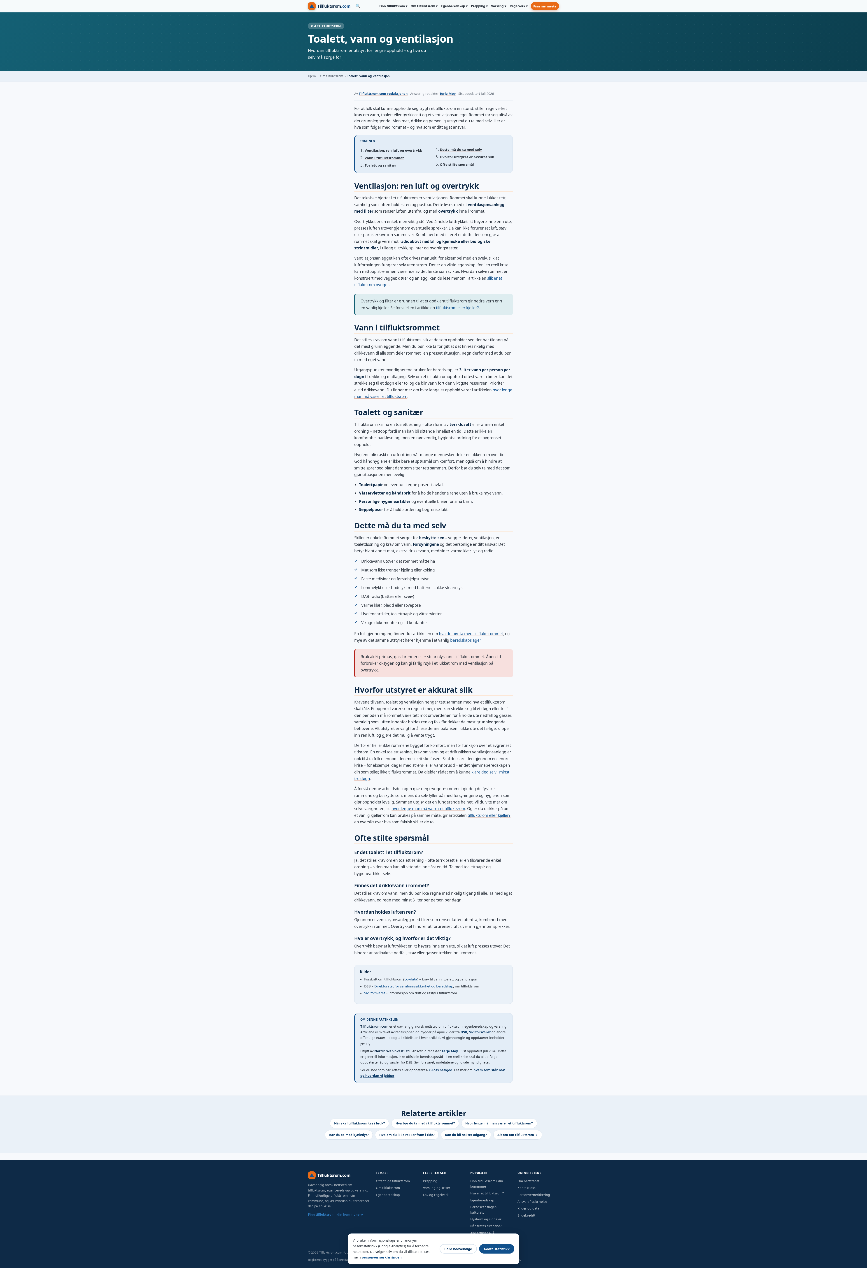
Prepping (430, 1181)
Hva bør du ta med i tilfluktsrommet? (425, 1123)
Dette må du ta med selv (461, 149)
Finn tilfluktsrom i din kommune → (335, 1214)
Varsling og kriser (436, 1188)
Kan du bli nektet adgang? (466, 1135)
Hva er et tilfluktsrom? (487, 1193)
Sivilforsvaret (374, 993)
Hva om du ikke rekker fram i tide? (407, 1135)
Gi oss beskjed (440, 1070)
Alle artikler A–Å (482, 1233)
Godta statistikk (497, 1249)
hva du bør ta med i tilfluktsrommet (471, 633)
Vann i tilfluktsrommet (384, 158)
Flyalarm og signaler (485, 1219)
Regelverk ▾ (519, 6)
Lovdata (410, 979)
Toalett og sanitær (380, 165)
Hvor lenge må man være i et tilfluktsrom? (499, 1123)
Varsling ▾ (498, 6)
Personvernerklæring (533, 1195)
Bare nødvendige (458, 1249)
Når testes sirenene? (485, 1226)
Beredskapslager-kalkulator (483, 1210)
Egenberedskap (388, 1195)
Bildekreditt (526, 1215)
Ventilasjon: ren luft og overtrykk (393, 150)
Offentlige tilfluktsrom (393, 1181)
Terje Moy (448, 93)
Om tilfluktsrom (331, 76)
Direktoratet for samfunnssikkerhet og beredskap (413, 986)
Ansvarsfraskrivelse (532, 1201)
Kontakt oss (526, 1188)
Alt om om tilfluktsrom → (517, 1135)
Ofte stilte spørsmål (457, 164)
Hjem (312, 76)
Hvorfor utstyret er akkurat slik (467, 157)
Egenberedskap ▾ (454, 6)
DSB (464, 1032)
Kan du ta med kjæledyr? (349, 1135)
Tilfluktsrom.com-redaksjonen (383, 93)
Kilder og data (528, 1208)
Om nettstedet (528, 1181)
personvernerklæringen (382, 1257)
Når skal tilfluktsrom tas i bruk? (359, 1123)
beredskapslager (465, 640)
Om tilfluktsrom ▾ (424, 6)
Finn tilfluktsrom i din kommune (486, 1184)
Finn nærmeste (544, 6)
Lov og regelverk (436, 1195)
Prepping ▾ (479, 6)
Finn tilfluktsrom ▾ (393, 6)
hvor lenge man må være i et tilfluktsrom (428, 808)
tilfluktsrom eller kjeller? (457, 307)
